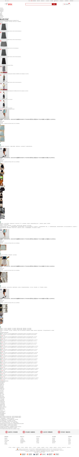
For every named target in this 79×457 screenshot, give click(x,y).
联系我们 (14, 447)
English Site (64, 447)
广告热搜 (18, 428)
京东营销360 (7, 428)
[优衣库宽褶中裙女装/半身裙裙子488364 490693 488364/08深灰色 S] (4, 35)
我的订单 (38, 0)
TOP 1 (1, 147)
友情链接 (38, 447)
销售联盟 (42, 447)
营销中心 (30, 447)
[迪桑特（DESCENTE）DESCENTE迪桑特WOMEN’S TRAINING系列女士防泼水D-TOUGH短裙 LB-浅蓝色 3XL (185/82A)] (19, 368)
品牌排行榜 (1, 10)
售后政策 (53, 438)
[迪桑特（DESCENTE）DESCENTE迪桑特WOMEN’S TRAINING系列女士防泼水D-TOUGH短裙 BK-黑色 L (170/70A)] (18, 336)
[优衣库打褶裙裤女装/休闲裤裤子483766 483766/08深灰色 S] (4, 43)
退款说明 (53, 440)
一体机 (1, 12)
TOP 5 (1, 331)
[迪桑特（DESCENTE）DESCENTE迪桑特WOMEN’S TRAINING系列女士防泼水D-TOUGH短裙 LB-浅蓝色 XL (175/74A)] (19, 346)
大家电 (6, 442)
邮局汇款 (37, 441)
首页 (0, 18)
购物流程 (6, 438)
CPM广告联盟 (2, 428)
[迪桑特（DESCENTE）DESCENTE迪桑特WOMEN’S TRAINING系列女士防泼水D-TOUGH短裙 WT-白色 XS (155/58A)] (19, 358)
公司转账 (37, 442)
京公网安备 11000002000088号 (23, 449)
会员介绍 (6, 439)
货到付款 (37, 438)
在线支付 (37, 439)
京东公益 (59, 447)
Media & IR (68, 447)
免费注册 (34, 0)
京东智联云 (14, 428)
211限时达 (22, 439)
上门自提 (21, 438)
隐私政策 (55, 447)
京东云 (44, 452)
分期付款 (37, 440)
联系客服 (18, 447)
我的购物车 (67, 4)
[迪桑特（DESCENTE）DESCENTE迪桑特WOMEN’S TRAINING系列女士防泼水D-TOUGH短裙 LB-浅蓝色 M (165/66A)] (4, 233)
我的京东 (42, 0)
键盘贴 (1, 14)
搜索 (54, 4)
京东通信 (69, 442)
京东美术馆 (1, 16)
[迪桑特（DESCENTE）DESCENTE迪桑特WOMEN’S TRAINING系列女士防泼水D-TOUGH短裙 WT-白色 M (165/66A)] (18, 333)
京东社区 (47, 447)
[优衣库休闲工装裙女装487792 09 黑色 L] (4, 103)
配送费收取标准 (22, 441)
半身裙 (3, 18)
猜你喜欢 (1, 22)
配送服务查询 (22, 440)
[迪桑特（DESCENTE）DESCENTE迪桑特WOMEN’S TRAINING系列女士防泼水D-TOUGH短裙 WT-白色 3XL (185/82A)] (19, 365)
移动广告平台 (11, 428)
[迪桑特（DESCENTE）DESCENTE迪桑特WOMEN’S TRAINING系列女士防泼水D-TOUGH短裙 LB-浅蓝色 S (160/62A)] (4, 114)
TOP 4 (1, 288)
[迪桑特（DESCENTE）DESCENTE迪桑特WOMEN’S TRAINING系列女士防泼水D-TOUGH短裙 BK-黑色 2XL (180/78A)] (19, 352)
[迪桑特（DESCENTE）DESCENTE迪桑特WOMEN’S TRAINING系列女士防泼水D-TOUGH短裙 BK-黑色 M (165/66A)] (4, 152)
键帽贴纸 (1, 15)
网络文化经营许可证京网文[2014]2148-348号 (43, 450)
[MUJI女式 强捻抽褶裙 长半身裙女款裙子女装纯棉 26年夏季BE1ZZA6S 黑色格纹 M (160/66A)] (4, 69)
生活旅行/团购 (7, 440)
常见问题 (6, 441)
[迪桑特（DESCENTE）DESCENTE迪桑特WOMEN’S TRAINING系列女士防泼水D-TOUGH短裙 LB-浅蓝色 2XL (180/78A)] (19, 377)
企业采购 (51, 0)
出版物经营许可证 (32, 450)
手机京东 (56, 0)
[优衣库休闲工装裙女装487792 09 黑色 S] (4, 95)
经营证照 (52, 451)
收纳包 (1, 13)
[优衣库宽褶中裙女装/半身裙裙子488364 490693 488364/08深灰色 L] (4, 52)
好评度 (3, 121)
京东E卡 (69, 441)
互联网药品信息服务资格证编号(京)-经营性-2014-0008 (44, 449)
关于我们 (10, 447)
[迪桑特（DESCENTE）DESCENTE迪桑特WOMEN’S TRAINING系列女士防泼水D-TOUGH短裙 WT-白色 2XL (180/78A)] (19, 355)
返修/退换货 (54, 441)
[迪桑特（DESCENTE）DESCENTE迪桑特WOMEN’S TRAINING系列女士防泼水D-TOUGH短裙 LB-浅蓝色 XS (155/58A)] (19, 371)
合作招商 (22, 447)
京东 (12, 4)
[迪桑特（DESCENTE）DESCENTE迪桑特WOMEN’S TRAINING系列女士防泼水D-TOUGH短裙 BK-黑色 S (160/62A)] (4, 293)
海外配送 (21, 442)
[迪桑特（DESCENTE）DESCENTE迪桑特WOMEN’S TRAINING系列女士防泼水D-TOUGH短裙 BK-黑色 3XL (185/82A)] (19, 374)
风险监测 (51, 447)
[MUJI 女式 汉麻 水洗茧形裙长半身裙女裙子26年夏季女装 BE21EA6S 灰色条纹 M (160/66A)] (4, 86)
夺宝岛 (69, 438)
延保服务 (69, 440)
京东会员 (47, 0)
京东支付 (40, 452)
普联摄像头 (1, 11)
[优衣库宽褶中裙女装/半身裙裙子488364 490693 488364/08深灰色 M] (4, 26)
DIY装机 (69, 439)
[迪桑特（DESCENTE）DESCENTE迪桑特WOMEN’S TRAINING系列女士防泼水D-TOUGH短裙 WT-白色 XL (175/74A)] (19, 349)
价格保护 (53, 439)
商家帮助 (26, 447)
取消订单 (53, 442)
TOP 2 (1, 228)
